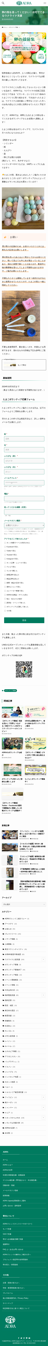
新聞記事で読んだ (13, 575)
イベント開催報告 (13, 980)
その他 (9, 611)
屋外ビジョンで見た (14, 587)
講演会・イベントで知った (16, 603)
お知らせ (10, 929)
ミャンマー (11, 1107)
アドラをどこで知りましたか (16, 539)
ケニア (9, 1113)
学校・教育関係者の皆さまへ (14, 1288)
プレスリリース (13, 934)
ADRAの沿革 (8, 1170)
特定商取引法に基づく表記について (16, 1308)
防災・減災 (11, 1005)
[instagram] (24, 1338)
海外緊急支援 (11, 995)
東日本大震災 (11, 1010)
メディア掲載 (11, 939)
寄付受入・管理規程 (10, 1265)
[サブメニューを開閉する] (43, 959)
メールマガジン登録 (10, 1190)
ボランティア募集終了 (15, 970)
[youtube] (29, 1338)
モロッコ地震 (11, 1082)
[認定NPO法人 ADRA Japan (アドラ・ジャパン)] (24, 3)
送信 (24, 620)
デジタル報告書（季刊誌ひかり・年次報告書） (20, 1180)
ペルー (9, 1087)
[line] (27, 1338)
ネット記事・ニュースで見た (17, 563)
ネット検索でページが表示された (18, 543)
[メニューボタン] (45, 3)
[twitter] (21, 1338)
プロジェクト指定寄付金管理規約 (15, 1259)
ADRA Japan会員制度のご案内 (14, 1201)
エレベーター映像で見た (15, 591)
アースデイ (11, 924)
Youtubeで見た (12, 555)
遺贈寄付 (6, 1244)
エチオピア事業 (12, 1051)
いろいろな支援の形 (14, 1123)
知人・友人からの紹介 (14, 599)
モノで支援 (7, 1229)
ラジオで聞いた (12, 571)
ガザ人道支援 (11, 1036)
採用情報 (6, 1195)
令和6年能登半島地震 (14, 954)
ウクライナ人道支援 (14, 959)
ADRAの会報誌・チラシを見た (17, 595)
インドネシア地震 (13, 1077)
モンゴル (9, 1031)
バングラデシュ (12, 1062)
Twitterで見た (11, 551)
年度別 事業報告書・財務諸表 (14, 1175)
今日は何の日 (11, 990)
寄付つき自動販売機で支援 (13, 1239)
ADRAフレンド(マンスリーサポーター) (17, 1224)
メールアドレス (11, 478)
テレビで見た (11, 567)
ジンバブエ (11, 1072)
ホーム (5, 1160)
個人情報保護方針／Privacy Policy (15, 1298)
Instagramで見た (12, 559)
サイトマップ (8, 1303)
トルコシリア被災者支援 (16, 1092)
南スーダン (11, 1102)
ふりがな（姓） (11, 456)
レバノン (10, 1041)
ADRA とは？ (8, 1165)
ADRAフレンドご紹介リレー (17, 919)
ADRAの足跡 (11, 1128)
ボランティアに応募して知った (17, 607)
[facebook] (19, 1338)
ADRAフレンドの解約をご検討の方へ (17, 1254)
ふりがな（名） (11, 467)
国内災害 (10, 1000)
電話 (6, 494)
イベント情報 (11, 985)
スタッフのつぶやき (14, 1118)
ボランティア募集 (10, 690)
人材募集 (9, 944)
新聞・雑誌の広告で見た (15, 583)
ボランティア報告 (13, 975)
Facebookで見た (12, 547)
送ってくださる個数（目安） (15, 507)
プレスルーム (8, 1293)
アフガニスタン (12, 1056)
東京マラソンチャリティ (16, 949)
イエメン (10, 1067)
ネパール (10, 1046)
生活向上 (10, 1026)
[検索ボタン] (3, 3)
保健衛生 (9, 1021)
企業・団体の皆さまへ (11, 1283)
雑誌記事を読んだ (13, 579)
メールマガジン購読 (12, 521)
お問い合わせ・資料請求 (12, 1206)
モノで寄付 (22, 365)
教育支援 (10, 1016)
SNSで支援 (7, 1234)
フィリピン (11, 1097)
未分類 (9, 1133)
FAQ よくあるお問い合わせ (13, 1249)
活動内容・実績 (9, 1185)
